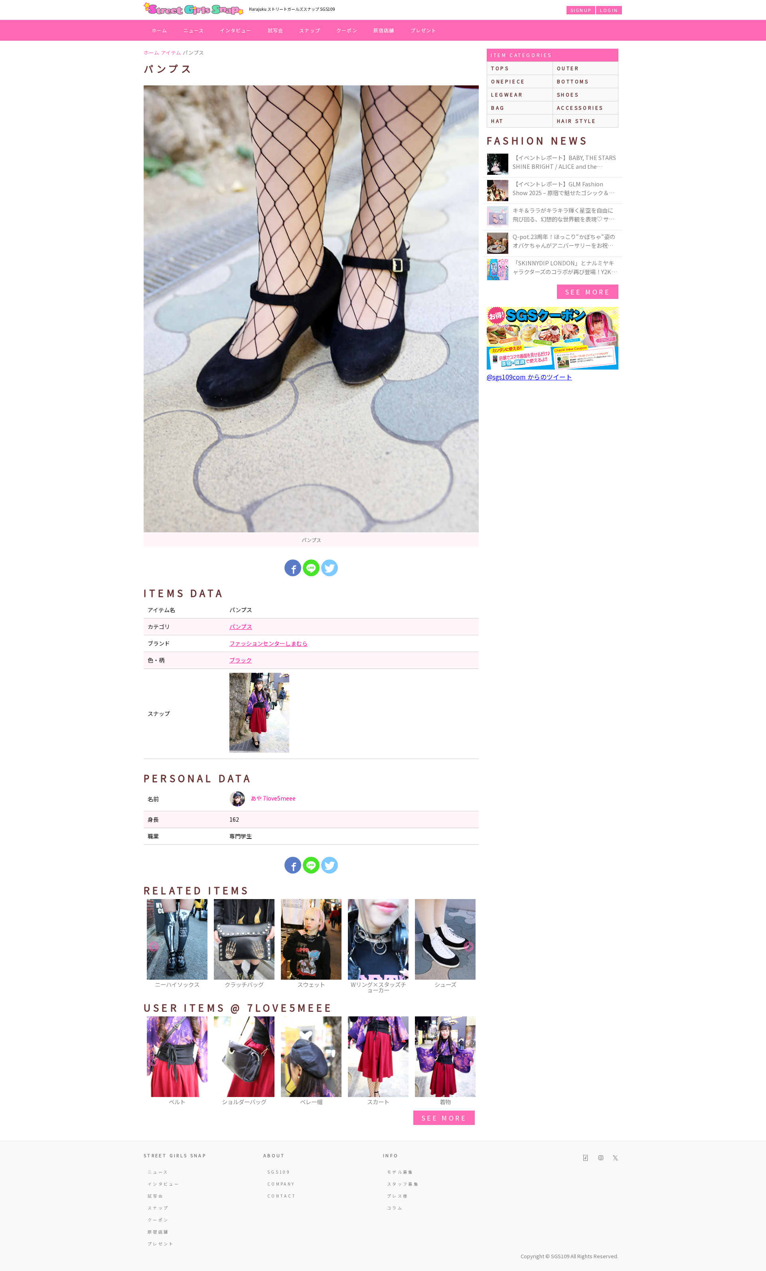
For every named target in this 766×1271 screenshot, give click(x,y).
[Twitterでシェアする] (329, 567)
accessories (580, 107)
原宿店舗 (384, 30)
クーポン (346, 30)
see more (444, 1118)
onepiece (508, 81)
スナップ (309, 30)
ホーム (160, 30)
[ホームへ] (193, 9)
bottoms (573, 81)
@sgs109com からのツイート (529, 376)
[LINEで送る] (311, 567)
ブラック (240, 660)
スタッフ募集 (403, 1184)
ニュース (194, 30)
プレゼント (424, 30)
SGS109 (278, 1172)
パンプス (240, 627)
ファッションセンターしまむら (268, 643)
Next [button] (469, 947)
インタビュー (235, 30)
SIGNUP (581, 10)
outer (568, 68)
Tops (500, 68)
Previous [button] (154, 947)
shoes (568, 94)
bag (498, 107)
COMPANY (281, 1184)
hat (497, 120)
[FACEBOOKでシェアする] (292, 567)
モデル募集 (400, 1172)
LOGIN (609, 10)
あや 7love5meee (272, 798)
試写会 (276, 30)
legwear (507, 94)
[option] (311, 316)
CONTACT (281, 1196)
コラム (395, 1208)
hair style (576, 120)
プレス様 (397, 1196)
